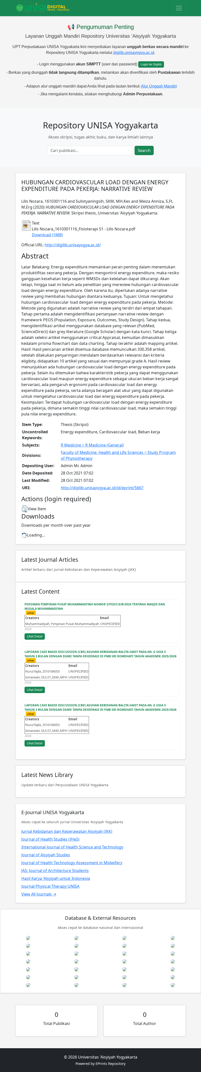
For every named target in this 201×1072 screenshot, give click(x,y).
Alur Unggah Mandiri (159, 86)
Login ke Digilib (151, 64)
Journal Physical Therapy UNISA (50, 886)
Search (144, 150)
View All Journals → (38, 894)
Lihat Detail (34, 636)
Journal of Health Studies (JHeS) (50, 839)
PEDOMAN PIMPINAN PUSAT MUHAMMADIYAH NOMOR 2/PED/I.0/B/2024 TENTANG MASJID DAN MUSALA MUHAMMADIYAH (95, 606)
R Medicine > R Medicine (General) (92, 445)
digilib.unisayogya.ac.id (133, 52)
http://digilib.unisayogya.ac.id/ (73, 245)
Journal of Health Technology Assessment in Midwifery (71, 862)
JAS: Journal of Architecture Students (55, 870)
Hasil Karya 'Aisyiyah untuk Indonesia (55, 878)
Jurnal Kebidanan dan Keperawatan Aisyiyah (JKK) (66, 831)
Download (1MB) (47, 234)
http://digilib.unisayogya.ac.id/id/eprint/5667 (102, 487)
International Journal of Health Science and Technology (72, 847)
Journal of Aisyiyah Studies (45, 855)
